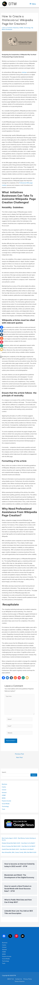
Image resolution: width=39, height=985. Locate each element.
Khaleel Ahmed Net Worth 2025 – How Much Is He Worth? (18, 843)
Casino (4, 787)
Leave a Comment (7, 27)
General (4, 792)
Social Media (5, 803)
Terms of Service (19, 981)
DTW (13, 4)
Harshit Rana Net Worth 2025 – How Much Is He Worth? (18, 849)
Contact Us (18, 979)
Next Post (19, 757)
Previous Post (19, 754)
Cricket (4, 789)
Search (4, 772)
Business (16, 27)
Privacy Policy (27, 979)
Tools (3, 809)
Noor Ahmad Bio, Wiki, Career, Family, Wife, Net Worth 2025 (19, 852)
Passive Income (6, 801)
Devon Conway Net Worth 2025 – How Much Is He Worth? (18, 846)
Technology (27, 27)
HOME (21, 27)
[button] (3, 677)
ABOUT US (10, 979)
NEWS (4, 798)
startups (24, 72)
